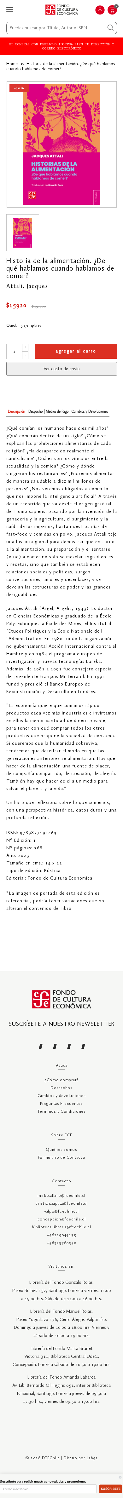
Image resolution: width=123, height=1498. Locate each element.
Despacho (35, 412)
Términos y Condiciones (61, 1111)
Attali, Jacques (27, 286)
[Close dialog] (120, 1477)
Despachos (61, 1088)
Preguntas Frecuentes (61, 1103)
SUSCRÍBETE (111, 1489)
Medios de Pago (57, 412)
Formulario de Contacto (61, 1157)
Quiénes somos (61, 1149)
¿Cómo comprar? (61, 1080)
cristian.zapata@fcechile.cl (61, 1203)
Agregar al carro (76, 351)
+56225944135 (61, 1235)
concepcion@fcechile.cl (62, 1219)
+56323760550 (61, 1243)
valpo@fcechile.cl (61, 1211)
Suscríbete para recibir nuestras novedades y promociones (43, 1481)
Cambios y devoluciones (62, 1095)
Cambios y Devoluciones (90, 412)
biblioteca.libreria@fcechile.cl (61, 1227)
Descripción (16, 412)
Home (12, 63)
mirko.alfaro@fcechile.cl (61, 1195)
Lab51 (92, 1458)
